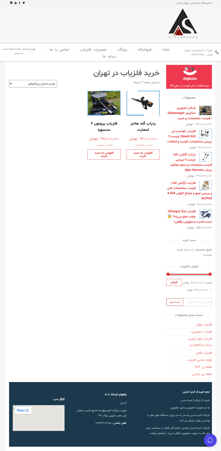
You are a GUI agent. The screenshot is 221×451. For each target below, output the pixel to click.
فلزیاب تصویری (104, 145)
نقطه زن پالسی (202, 374)
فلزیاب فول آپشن (200, 339)
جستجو (175, 302)
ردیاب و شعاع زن (143, 145)
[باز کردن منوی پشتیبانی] (210, 440)
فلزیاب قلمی (204, 353)
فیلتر (174, 282)
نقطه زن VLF (203, 367)
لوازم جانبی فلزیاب (199, 360)
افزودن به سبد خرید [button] (143, 154)
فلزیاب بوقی (204, 324)
